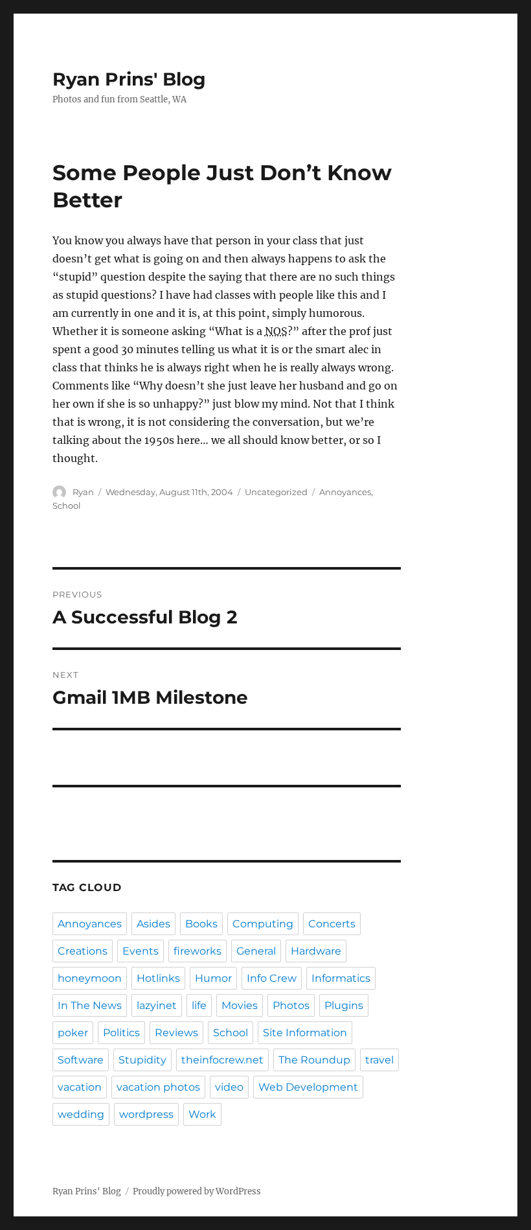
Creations (82, 951)
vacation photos (158, 1087)
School (66, 505)
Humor (213, 978)
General (256, 951)
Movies (239, 1005)
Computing (262, 924)
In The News (90, 1005)
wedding (81, 1114)
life (199, 1005)
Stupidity (142, 1060)
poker (73, 1033)
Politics (121, 1033)
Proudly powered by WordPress (197, 1191)
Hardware (316, 951)
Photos (291, 1005)
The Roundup (314, 1060)
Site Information (305, 1033)
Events (140, 951)
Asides (153, 924)
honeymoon (90, 978)
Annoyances (345, 492)
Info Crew (272, 978)
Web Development (308, 1087)
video (229, 1087)
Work (202, 1114)
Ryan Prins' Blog (129, 79)
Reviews (176, 1033)
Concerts (332, 924)
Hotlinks (158, 978)
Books (201, 924)
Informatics (340, 978)
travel (379, 1060)
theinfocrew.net (222, 1060)
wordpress (146, 1114)
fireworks (197, 951)
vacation (80, 1087)
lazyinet (157, 1005)
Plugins (343, 1005)
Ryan (83, 492)
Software (81, 1060)
